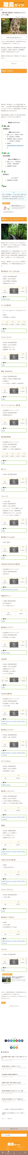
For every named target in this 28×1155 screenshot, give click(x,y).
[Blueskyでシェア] (17, 672)
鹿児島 (4, 1002)
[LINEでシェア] (14, 1040)
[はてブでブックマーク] (11, 1040)
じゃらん (7, 299)
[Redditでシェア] (17, 676)
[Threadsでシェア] (11, 676)
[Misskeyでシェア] (23, 672)
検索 (8, 1149)
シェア (21, 1149)
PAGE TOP (14, 1128)
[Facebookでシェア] (8, 1040)
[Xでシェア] (6, 1040)
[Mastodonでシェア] (11, 672)
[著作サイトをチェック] (11, 1047)
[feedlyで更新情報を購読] (14, 1047)
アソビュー (8, 721)
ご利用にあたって (21, 1147)
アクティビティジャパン (11, 589)
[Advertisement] (14, 1021)
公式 (3, 299)
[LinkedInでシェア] (19, 1040)
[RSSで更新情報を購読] (17, 1047)
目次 (12, 63)
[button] (22, 1040)
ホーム (7, 1147)
